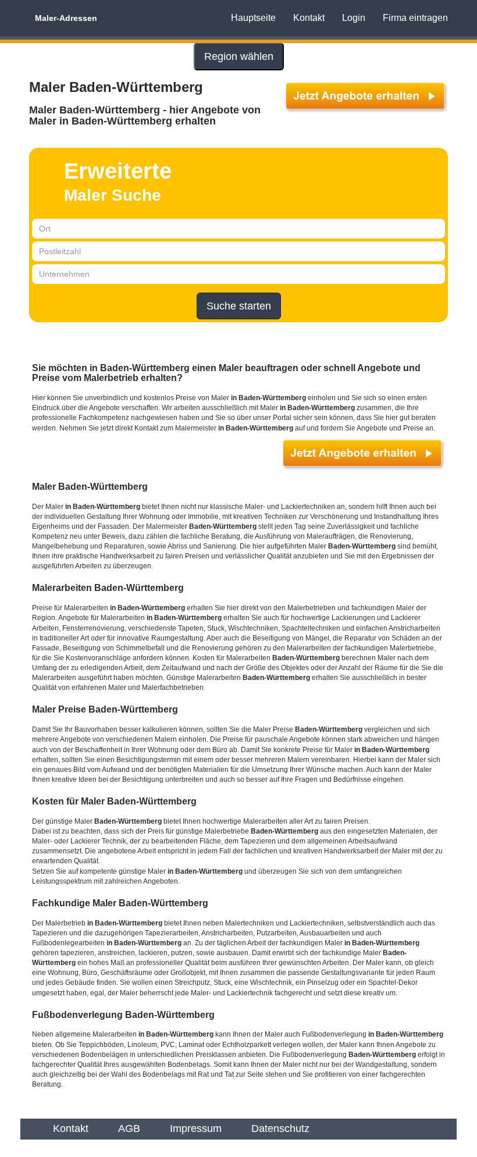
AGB (129, 1128)
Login (353, 18)
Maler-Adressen (66, 18)
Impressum (196, 1128)
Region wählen (238, 56)
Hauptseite (253, 18)
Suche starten (239, 306)
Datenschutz (280, 1128)
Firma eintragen (415, 18)
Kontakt (309, 18)
